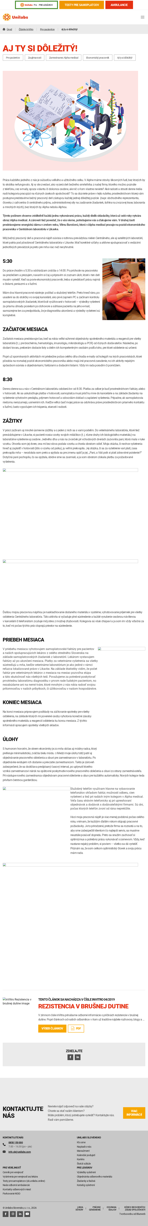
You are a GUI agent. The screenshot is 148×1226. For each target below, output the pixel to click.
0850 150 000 (15, 1142)
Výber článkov (52, 1028)
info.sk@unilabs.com (19, 1152)
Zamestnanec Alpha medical (63, 57)
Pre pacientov (13, 57)
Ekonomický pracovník (97, 57)
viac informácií (134, 1112)
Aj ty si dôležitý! (124, 57)
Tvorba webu (126, 1214)
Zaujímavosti (34, 57)
